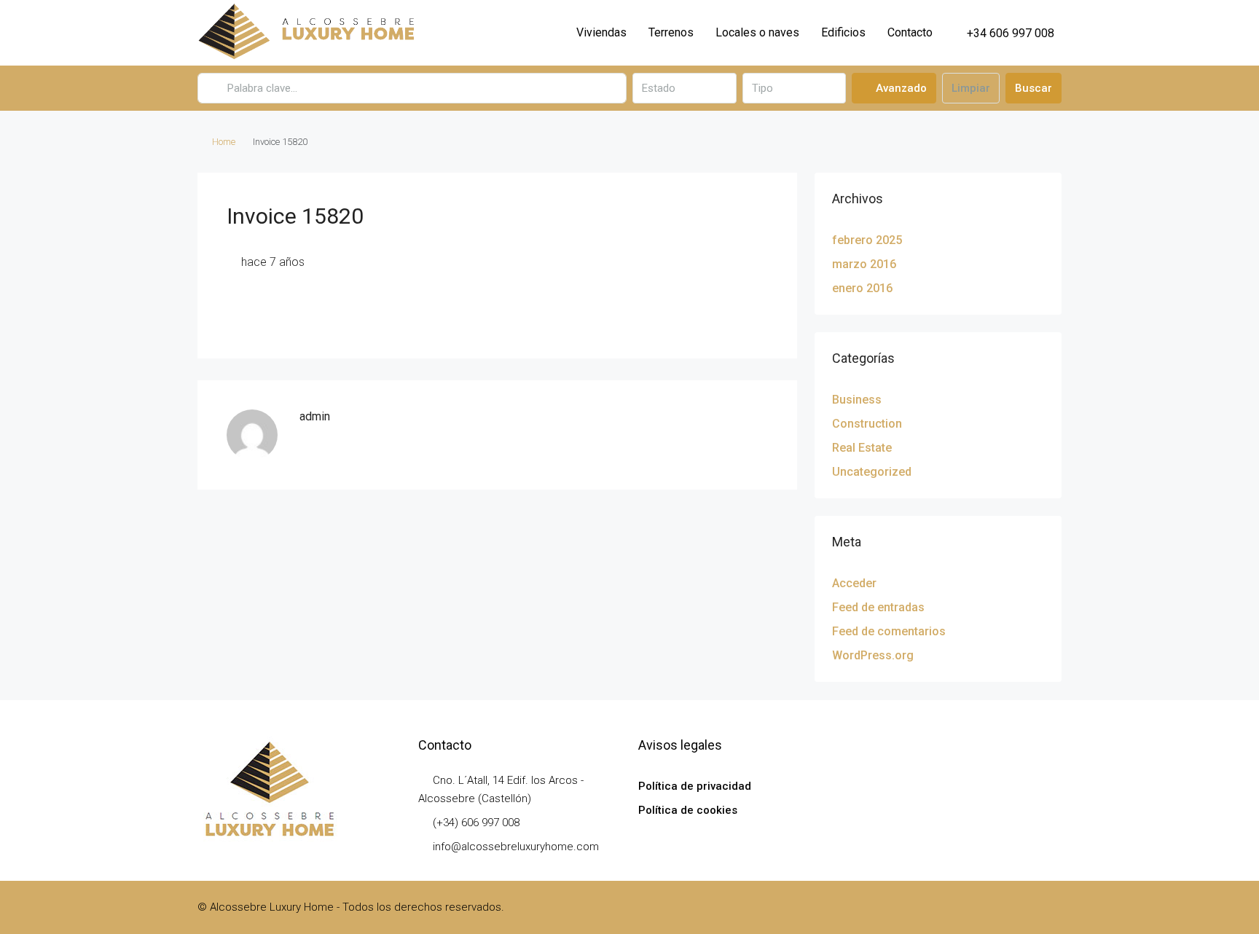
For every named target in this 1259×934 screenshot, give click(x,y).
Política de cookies (687, 810)
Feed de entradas (878, 607)
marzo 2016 (864, 264)
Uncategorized (871, 472)
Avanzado (900, 88)
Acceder (854, 583)
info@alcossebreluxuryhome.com (516, 846)
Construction (867, 424)
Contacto (910, 32)
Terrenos (671, 32)
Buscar (1033, 88)
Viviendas (601, 32)
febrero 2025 (867, 240)
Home (223, 141)
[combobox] (684, 88)
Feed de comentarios (889, 631)
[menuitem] (1003, 33)
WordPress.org (873, 655)
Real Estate (862, 448)
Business (857, 400)
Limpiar (971, 88)
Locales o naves (757, 32)
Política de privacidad (694, 786)
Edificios (843, 32)
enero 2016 (862, 288)
